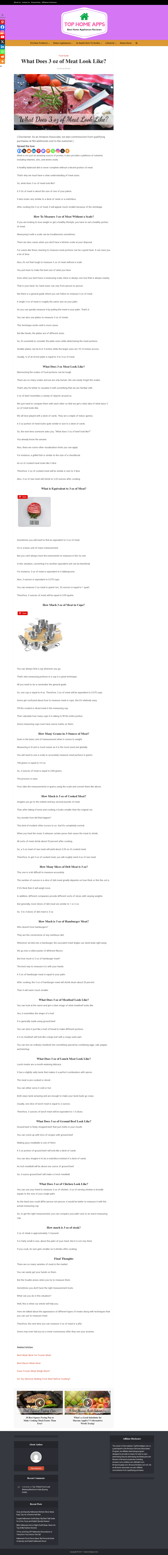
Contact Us (26, 2)
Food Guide (64, 56)
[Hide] (1, 66)
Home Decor (126, 43)
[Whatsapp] (53, 151)
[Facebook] (19, 151)
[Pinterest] (38, 151)
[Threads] (62, 151)
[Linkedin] (34, 151)
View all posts (36, 1468)
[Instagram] (58, 151)
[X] (24, 151)
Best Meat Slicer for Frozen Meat (34, 1355)
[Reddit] (29, 151)
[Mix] (48, 151)
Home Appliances (62, 43)
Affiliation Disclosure (49, 2)
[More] (67, 151)
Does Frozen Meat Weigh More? (33, 1371)
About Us (17, 2)
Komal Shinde (65, 69)
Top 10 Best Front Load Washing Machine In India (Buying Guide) (36, 1489)
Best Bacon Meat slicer (29, 1363)
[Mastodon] (43, 151)
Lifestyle (109, 43)
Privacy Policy (35, 2)
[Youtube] (2, 36)
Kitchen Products (39, 43)
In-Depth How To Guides (88, 43)
